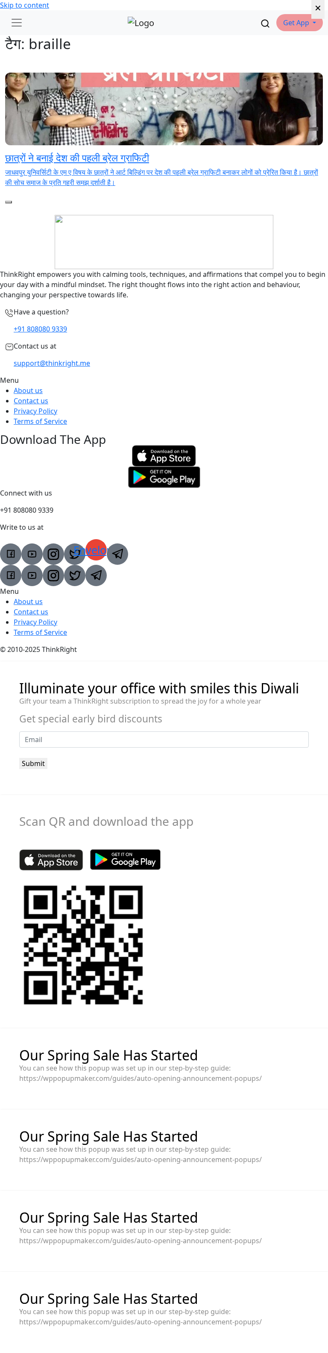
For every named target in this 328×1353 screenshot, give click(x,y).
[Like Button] (8, 202)
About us (28, 390)
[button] (299, 22)
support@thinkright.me (52, 363)
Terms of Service (40, 421)
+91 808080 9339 (40, 329)
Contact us (31, 400)
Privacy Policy (35, 411)
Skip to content (24, 5)
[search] (265, 23)
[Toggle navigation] (16, 23)
